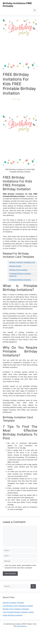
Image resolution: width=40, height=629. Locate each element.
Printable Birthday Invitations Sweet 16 (20, 275)
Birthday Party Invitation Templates (16, 609)
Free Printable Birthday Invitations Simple (18, 612)
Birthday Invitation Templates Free (22, 262)
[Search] (33, 586)
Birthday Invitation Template (13, 603)
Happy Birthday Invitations (13, 615)
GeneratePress (22, 626)
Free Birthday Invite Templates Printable (18, 606)
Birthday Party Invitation (18, 270)
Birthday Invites (15, 266)
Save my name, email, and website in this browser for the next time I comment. (20, 566)
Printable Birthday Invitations (20, 280)
